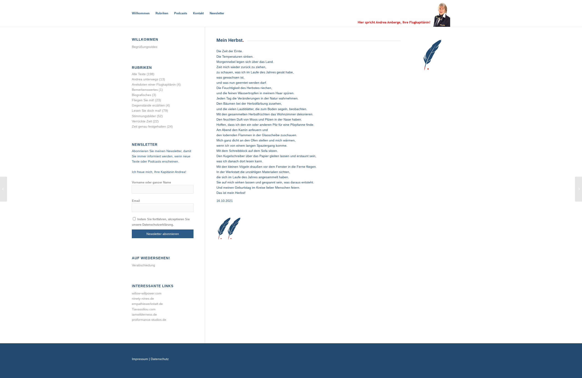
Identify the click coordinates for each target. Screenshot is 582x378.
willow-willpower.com (146, 293)
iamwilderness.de (144, 314)
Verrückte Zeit (142, 121)
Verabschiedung (143, 265)
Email (136, 201)
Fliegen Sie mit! (143, 100)
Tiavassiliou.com (144, 309)
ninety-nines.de (143, 298)
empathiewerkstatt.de (147, 304)
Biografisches (141, 95)
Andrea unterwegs (145, 79)
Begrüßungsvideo (144, 47)
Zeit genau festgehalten (149, 126)
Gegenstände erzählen (148, 105)
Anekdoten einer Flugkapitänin (154, 84)
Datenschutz (160, 359)
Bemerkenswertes (145, 89)
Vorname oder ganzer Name (151, 182)
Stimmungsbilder (144, 116)
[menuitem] (141, 13)
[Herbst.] (3, 189)
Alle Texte (139, 74)
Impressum (140, 359)
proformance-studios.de (149, 319)
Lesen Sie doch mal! (146, 110)
